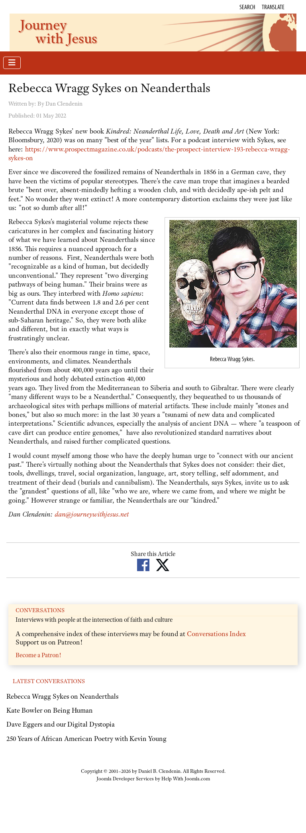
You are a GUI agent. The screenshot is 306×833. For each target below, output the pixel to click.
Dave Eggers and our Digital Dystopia (60, 724)
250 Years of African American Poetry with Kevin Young (86, 738)
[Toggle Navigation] (12, 63)
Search (247, 7)
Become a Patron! (38, 655)
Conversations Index (216, 633)
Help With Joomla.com (185, 779)
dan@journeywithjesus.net (92, 514)
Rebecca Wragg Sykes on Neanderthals (62, 696)
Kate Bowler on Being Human (49, 710)
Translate (273, 7)
